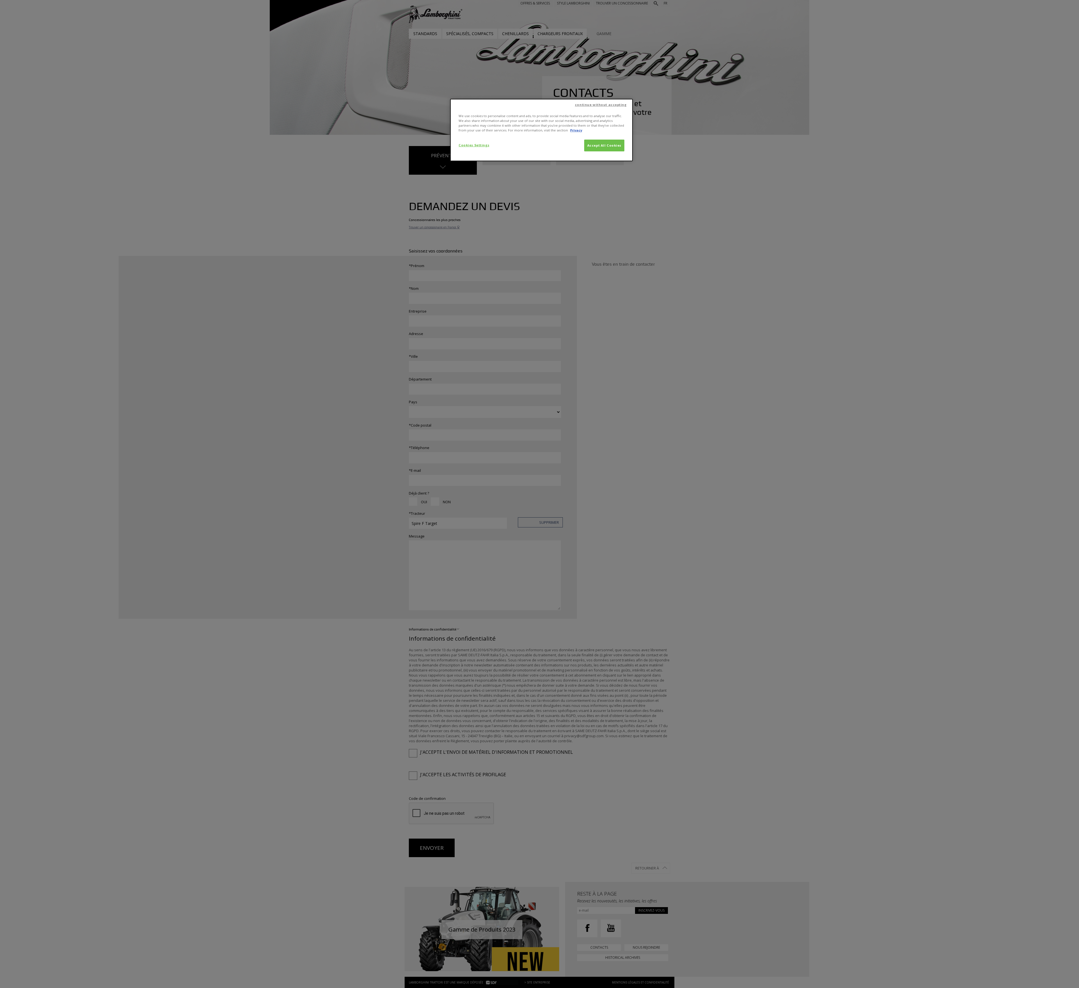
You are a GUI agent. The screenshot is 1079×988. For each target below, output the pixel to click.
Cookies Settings (474, 145)
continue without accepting (601, 105)
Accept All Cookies (604, 145)
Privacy (576, 130)
